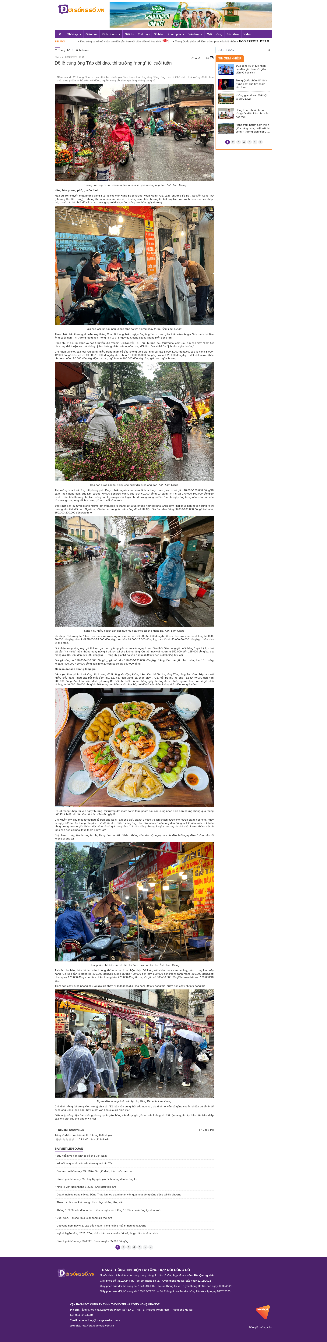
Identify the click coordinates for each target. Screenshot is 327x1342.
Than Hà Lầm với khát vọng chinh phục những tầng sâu (90, 1202)
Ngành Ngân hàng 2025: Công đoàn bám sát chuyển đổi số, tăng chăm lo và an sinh (107, 1233)
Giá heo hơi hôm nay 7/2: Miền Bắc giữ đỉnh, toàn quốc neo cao (95, 1171)
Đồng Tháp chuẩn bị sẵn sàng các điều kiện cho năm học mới (252, 113)
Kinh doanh (82, 50)
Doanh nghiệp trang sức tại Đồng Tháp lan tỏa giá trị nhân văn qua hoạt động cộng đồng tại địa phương (119, 1194)
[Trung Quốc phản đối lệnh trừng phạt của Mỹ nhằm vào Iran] (226, 83)
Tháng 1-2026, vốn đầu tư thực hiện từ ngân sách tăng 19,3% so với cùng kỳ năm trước (109, 1210)
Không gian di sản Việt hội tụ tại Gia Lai (251, 97)
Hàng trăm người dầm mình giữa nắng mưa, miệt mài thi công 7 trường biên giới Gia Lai (252, 128)
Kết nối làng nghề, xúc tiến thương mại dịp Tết (84, 1163)
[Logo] (76, 1272)
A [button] (193, 58)
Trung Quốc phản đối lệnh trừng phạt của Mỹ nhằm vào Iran (165, 41)
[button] (207, 57)
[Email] (212, 57)
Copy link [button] (208, 1129)
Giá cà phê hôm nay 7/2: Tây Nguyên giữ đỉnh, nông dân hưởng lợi (97, 1178)
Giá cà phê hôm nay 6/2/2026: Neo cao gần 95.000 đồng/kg (92, 1241)
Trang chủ (63, 50)
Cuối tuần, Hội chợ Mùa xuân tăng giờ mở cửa (84, 1217)
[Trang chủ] (60, 34)
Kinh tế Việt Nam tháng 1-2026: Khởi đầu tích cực (86, 1186)
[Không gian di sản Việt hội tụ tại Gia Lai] (226, 98)
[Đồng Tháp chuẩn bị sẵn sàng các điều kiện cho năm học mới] (226, 113)
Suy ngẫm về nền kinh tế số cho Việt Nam (82, 1155)
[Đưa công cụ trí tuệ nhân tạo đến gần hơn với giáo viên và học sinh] (226, 69)
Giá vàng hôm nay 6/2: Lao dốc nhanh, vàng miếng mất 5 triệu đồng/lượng (101, 1225)
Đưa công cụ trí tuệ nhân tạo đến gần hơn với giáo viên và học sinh (75, 41)
